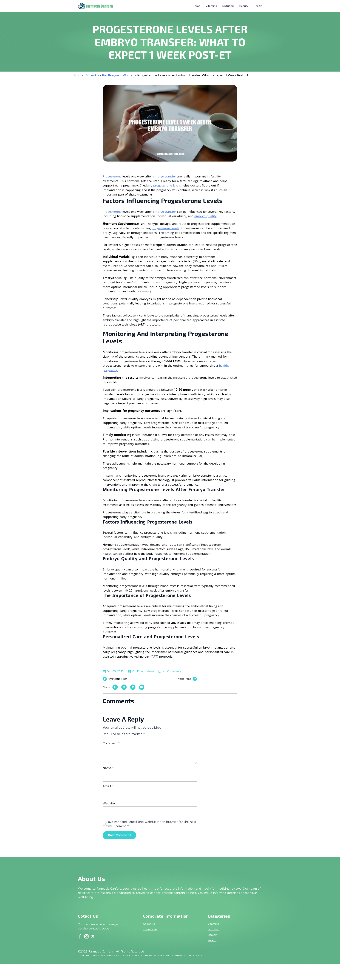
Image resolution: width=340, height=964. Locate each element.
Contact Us (150, 929)
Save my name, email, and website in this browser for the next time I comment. (151, 824)
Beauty (243, 6)
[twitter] (93, 936)
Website (109, 803)
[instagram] (86, 936)
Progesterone (112, 176)
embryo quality (205, 216)
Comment (111, 743)
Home (196, 6)
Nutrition (228, 6)
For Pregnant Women (118, 75)
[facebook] (80, 936)
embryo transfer (164, 176)
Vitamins (211, 6)
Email (108, 785)
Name (108, 768)
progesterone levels (167, 185)
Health (257, 6)
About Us (149, 924)
